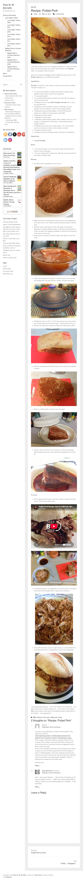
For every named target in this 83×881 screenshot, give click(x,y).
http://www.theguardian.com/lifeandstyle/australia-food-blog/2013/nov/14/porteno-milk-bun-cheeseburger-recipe (53, 737)
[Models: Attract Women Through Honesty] (19, 200)
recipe (60, 717)
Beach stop (6, 255)
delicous (39, 717)
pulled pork (53, 717)
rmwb (35, 14)
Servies (71, 69)
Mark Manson (8, 206)
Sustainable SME (11, 120)
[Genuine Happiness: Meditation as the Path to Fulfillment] (19, 177)
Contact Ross (7, 76)
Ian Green (7, 157)
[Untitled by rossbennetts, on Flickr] (54, 40)
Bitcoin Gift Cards (11, 94)
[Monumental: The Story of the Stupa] (19, 153)
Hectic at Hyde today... (10, 258)
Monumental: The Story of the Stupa (9, 154)
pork (48, 717)
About (5, 73)
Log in (5, 266)
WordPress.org (8, 274)
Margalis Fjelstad (9, 196)
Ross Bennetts (46, 771)
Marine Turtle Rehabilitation (12, 224)
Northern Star (35, 77)
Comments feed (8, 271)
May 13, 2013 (46, 14)
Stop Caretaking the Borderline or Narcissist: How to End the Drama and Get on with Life (12, 190)
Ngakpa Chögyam (9, 173)
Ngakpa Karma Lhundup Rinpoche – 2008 (14, 62)
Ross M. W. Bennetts (8, 6)
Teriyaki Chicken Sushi (10, 222)
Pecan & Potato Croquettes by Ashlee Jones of (11, 247)
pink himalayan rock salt (58, 102)
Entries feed (7, 269)
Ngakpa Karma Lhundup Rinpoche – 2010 (14, 69)
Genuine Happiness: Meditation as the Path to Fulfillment (10, 179)
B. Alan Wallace (8, 182)
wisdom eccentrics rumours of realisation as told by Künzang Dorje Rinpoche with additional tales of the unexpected (12, 166)
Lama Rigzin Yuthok (11, 18)
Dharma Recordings (9, 15)
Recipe (33, 7)
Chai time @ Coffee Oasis (11, 243)
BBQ (34, 717)
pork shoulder (41, 140)
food (44, 717)
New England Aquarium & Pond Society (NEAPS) (13, 113)
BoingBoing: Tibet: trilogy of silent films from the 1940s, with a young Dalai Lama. (12, 229)
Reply (37, 765)
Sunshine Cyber (10, 103)
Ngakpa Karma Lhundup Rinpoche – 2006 (14, 55)
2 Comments (60, 14)
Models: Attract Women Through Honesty (9, 202)
